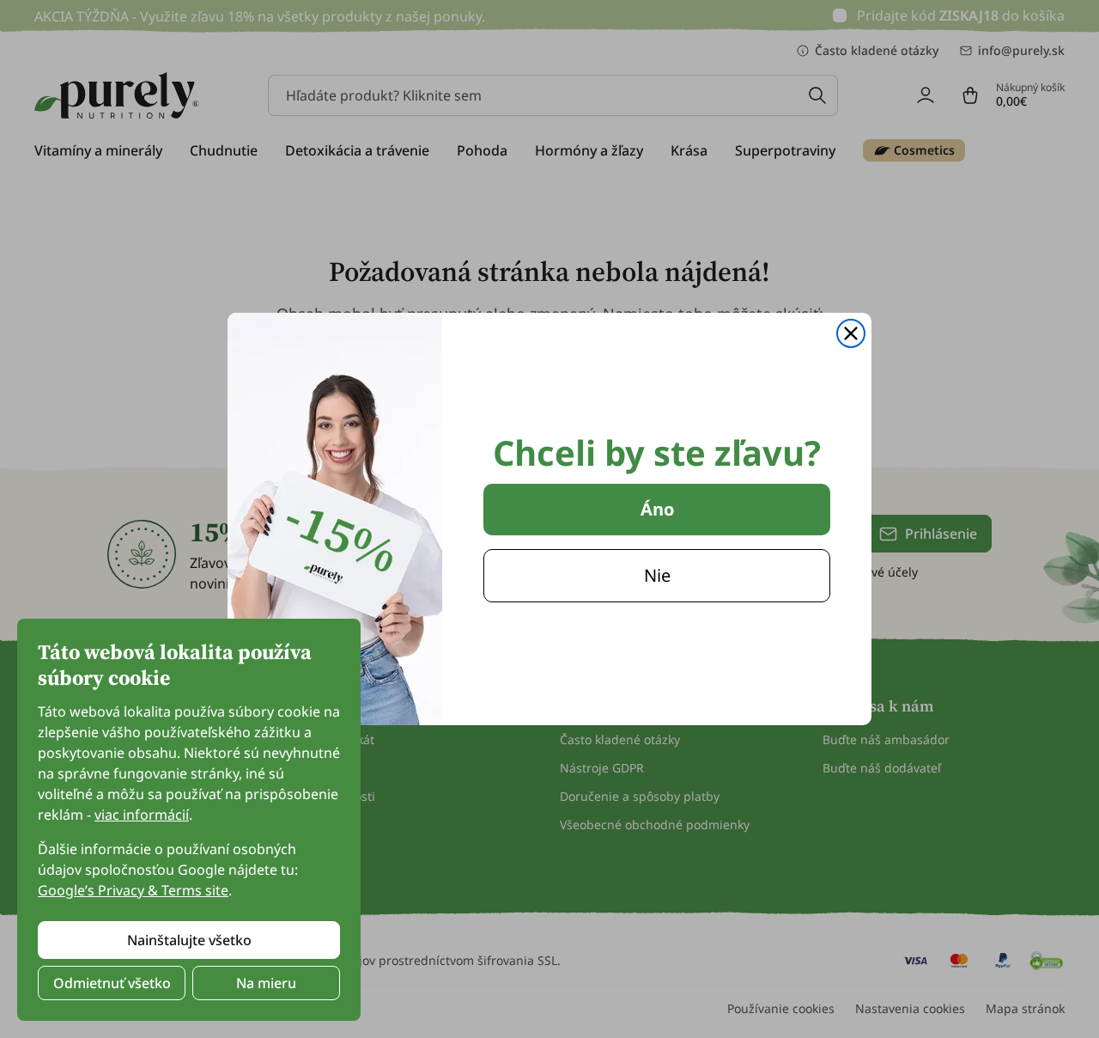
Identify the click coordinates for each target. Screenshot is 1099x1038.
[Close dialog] (851, 333)
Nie (657, 575)
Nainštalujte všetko (189, 940)
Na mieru (266, 983)
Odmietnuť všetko (112, 983)
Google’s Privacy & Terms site (133, 890)
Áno (657, 509)
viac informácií (141, 814)
